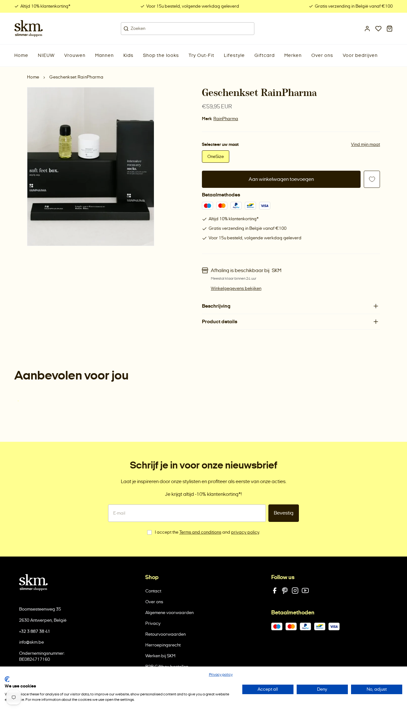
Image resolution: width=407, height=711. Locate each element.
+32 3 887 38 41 (34, 631)
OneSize (215, 156)
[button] (46, 55)
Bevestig (283, 513)
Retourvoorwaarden (165, 634)
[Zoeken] (126, 28)
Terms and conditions (200, 532)
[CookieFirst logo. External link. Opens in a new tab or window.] (7, 679)
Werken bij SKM (160, 655)
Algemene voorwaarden (169, 612)
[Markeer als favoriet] (372, 179)
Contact (153, 591)
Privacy (153, 623)
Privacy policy (221, 674)
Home (33, 77)
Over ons (154, 601)
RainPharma (225, 118)
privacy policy (245, 532)
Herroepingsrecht (163, 645)
